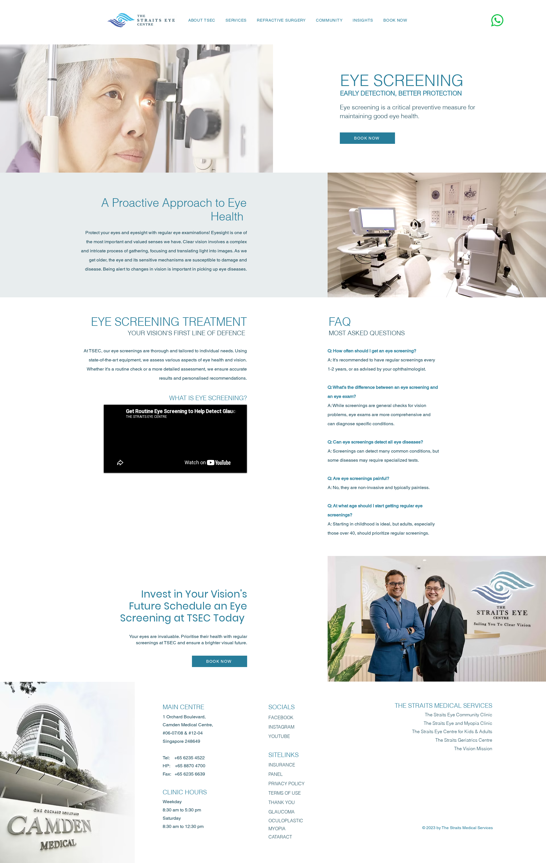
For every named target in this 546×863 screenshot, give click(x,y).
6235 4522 (194, 757)
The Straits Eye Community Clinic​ (458, 714)
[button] (236, 20)
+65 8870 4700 (190, 765)
